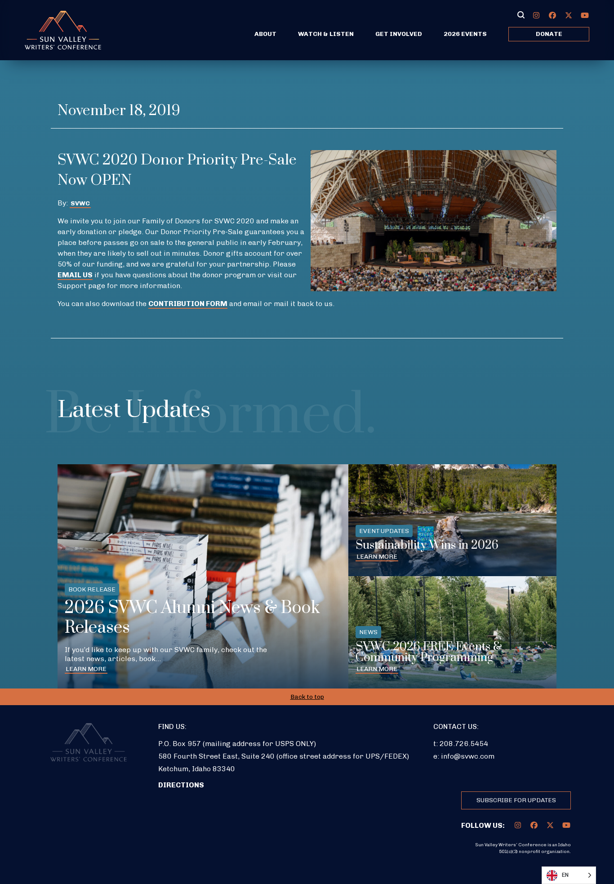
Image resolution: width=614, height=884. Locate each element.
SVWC (80, 203)
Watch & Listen (326, 34)
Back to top (307, 697)
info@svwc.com (467, 756)
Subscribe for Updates (516, 800)
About (265, 34)
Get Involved (398, 34)
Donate (549, 34)
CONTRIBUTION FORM (187, 303)
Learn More (86, 669)
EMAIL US (75, 275)
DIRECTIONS (181, 785)
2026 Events (465, 34)
